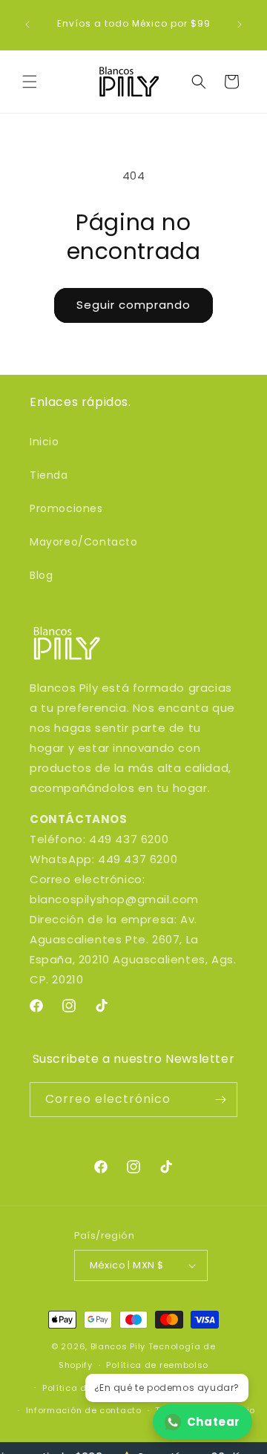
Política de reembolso (157, 1365)
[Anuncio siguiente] (239, 24)
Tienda (49, 475)
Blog (41, 575)
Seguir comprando (133, 304)
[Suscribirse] (220, 1099)
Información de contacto (84, 1410)
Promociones (66, 508)
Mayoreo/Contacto (84, 541)
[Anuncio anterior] (27, 24)
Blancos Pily (117, 1346)
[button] (29, 81)
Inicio (44, 441)
